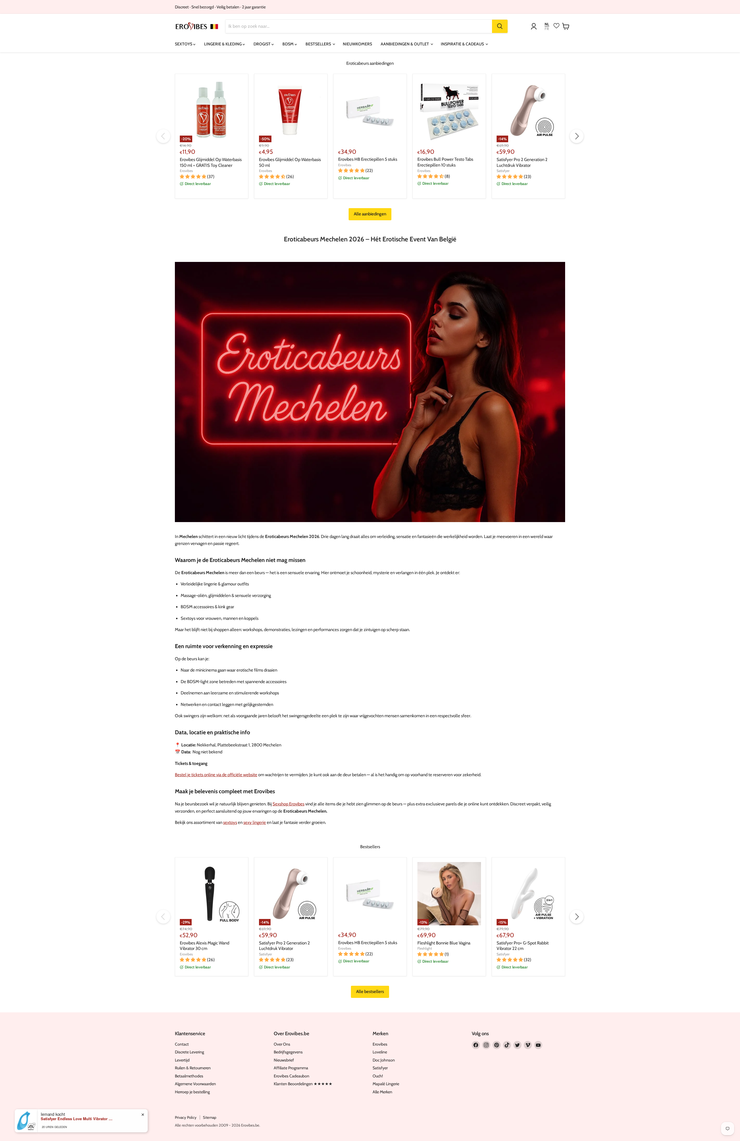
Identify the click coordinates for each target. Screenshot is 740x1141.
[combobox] (358, 26)
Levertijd (182, 1060)
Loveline (380, 1052)
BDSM (288, 44)
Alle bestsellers (370, 991)
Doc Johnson (384, 1060)
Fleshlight (424, 948)
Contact (182, 1044)
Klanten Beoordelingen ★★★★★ (303, 1083)
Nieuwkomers (357, 44)
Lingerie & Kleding (223, 44)
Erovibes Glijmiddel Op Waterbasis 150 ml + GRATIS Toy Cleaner (211, 162)
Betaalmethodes (189, 1076)
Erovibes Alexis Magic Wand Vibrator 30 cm (204, 945)
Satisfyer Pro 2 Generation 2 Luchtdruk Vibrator (522, 162)
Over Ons (282, 1044)
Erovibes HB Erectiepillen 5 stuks (367, 159)
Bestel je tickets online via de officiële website (216, 774)
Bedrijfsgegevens (288, 1052)
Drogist (262, 44)
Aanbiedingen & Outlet (405, 44)
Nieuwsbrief (284, 1060)
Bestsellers (319, 44)
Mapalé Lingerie (386, 1083)
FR (547, 29)
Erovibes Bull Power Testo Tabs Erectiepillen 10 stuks (445, 162)
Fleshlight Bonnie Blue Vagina (443, 943)
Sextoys (184, 44)
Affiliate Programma (291, 1067)
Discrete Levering (189, 1052)
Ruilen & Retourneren (193, 1067)
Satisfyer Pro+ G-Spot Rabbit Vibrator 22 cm (523, 945)
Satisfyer (503, 171)
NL (547, 24)
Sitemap (209, 1117)
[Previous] (163, 136)
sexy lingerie (254, 822)
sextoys (230, 822)
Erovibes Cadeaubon (291, 1076)
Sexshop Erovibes (288, 804)
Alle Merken (382, 1091)
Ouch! (378, 1076)
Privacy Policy (186, 1117)
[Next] (577, 136)
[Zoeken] (500, 26)
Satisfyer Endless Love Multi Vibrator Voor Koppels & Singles (77, 1118)
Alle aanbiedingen (370, 214)
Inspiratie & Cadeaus (463, 44)
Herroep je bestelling (192, 1091)
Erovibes (186, 171)
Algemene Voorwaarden (195, 1083)
